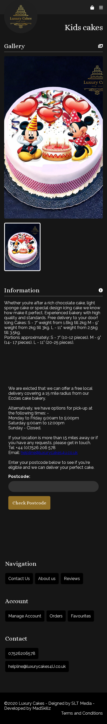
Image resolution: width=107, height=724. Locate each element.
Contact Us (19, 578)
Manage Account (24, 616)
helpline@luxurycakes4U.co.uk (37, 666)
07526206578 (21, 653)
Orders (56, 616)
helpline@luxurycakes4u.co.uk (49, 452)
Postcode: (19, 476)
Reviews (72, 578)
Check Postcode (29, 502)
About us (47, 578)
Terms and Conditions (82, 713)
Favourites (81, 616)
